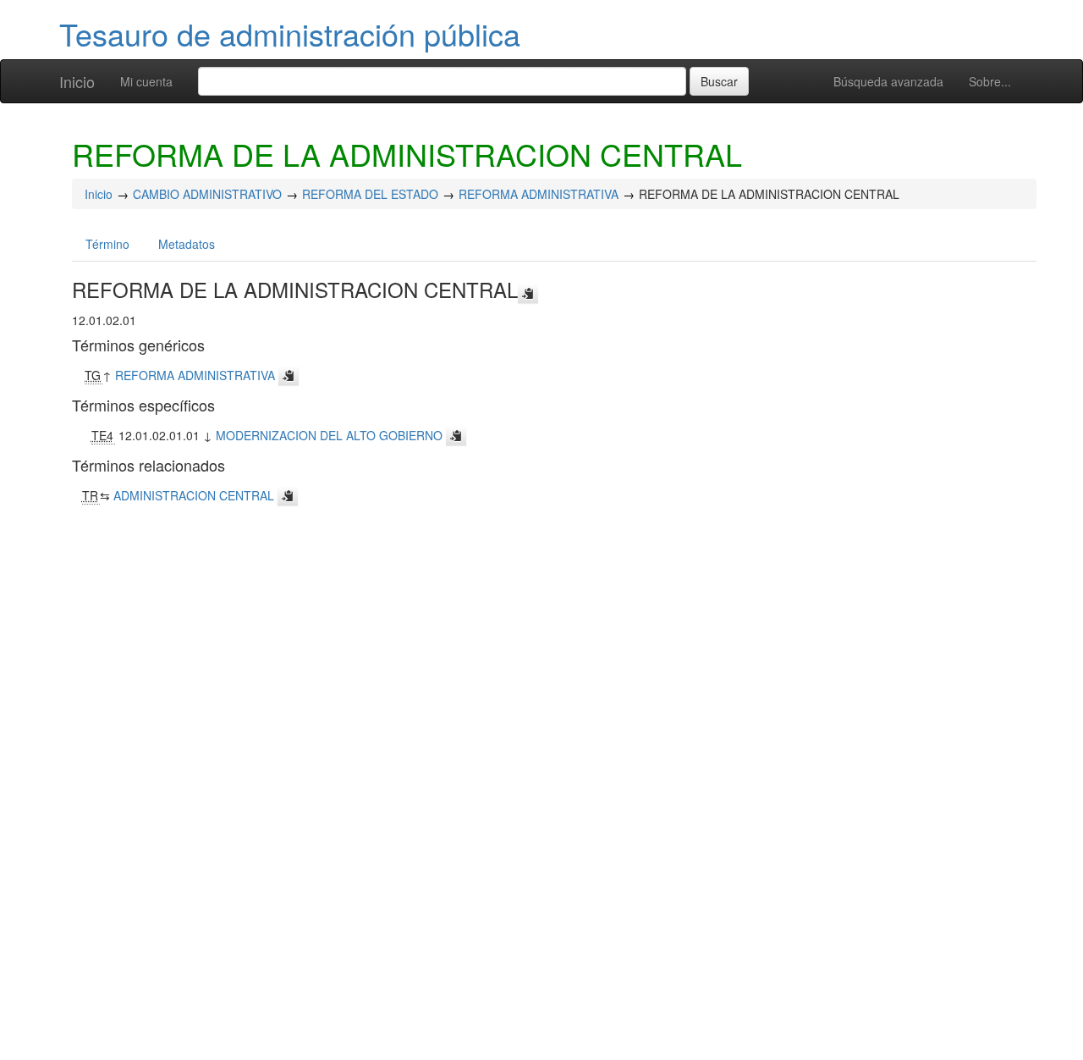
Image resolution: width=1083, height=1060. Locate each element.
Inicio (77, 81)
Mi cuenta (146, 81)
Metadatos (186, 243)
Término (107, 243)
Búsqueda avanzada (888, 81)
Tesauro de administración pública (289, 33)
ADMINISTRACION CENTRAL (193, 495)
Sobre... (990, 81)
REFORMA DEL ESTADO (370, 193)
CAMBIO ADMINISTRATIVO (207, 193)
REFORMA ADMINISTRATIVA (538, 193)
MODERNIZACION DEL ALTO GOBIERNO (329, 435)
